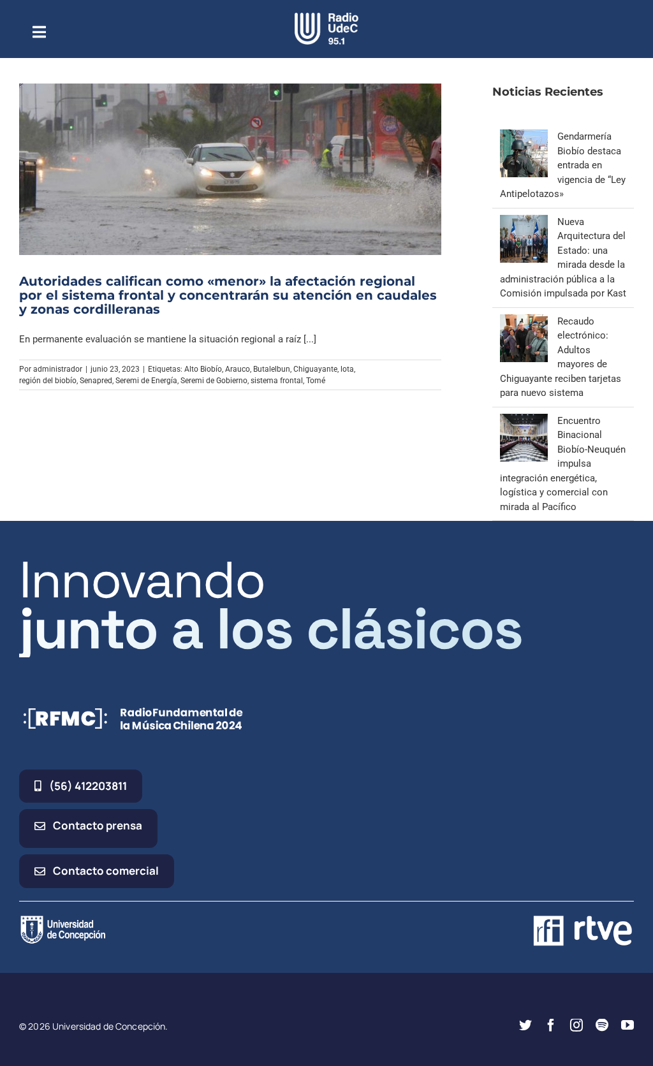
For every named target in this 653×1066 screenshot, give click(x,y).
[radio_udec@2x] (326, 17)
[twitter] (525, 1025)
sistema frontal (277, 380)
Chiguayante (315, 369)
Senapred (96, 380)
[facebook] (551, 1025)
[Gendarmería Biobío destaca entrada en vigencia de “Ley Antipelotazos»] (524, 136)
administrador (57, 369)
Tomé (315, 380)
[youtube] (627, 1025)
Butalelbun (271, 369)
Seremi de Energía (146, 380)
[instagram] (576, 1025)
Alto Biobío (203, 369)
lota (347, 369)
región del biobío (48, 380)
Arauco (237, 369)
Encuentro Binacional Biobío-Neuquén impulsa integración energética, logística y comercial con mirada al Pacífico (563, 464)
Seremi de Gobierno (213, 380)
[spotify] (602, 1025)
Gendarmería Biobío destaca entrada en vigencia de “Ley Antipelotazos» (563, 165)
